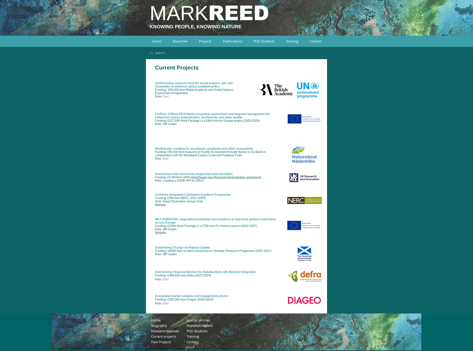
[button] (180, 41)
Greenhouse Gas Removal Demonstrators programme (226, 177)
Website (160, 204)
